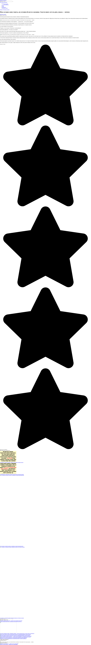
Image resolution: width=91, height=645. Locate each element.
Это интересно (6, 4)
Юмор (3, 5)
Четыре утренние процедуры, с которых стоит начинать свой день (10, 621)
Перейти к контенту (3, 0)
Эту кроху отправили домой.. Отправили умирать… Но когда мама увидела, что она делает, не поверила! (17, 633)
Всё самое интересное (3, 2)
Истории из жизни (5, 3)
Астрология (4, 7)
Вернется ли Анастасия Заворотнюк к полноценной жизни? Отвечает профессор (13, 638)
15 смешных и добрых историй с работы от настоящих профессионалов (11, 462)
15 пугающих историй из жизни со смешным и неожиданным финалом (11, 546)
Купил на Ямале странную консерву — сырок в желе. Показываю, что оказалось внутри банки (15, 636)
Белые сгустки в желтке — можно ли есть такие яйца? (9, 644)
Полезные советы (5, 8)
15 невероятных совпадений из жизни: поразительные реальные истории (12, 474)
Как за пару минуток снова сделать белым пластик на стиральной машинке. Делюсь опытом (15, 635)
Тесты (3, 6)
